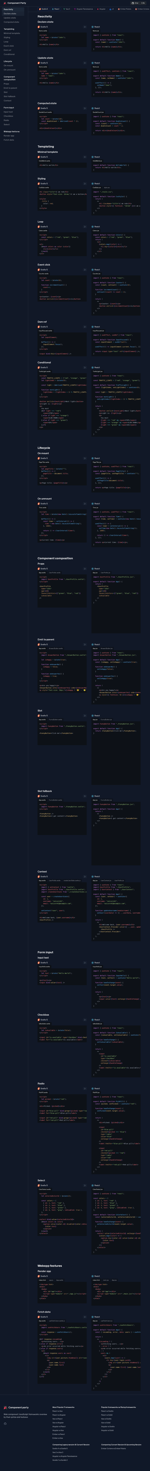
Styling (7, 37)
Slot (6, 92)
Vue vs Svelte (106, 1419)
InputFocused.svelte (45, 331)
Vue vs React (57, 1419)
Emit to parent (10, 88)
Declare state (10, 14)
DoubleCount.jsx (98, 112)
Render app (9, 136)
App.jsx (95, 572)
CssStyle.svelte (44, 187)
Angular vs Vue (58, 1430)
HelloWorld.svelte (44, 161)
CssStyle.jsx (97, 187)
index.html (42, 1280)
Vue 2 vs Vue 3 (57, 1452)
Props (6, 84)
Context (7, 101)
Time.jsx (95, 507)
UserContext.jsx (106, 880)
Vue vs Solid (105, 1423)
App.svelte (42, 572)
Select (7, 125)
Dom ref (7, 50)
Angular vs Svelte (107, 1426)
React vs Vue (57, 1411)
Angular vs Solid (107, 1430)
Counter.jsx (96, 273)
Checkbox (8, 116)
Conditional (9, 54)
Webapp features (12, 132)
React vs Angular (59, 1415)
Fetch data (9, 140)
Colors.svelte (43, 230)
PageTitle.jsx (97, 462)
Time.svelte (42, 507)
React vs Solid (106, 1415)
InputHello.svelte (44, 966)
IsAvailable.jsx (97, 1023)
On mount (8, 66)
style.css (107, 187)
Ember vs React (58, 1434)
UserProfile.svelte (54, 572)
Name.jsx (96, 31)
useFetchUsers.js (106, 1321)
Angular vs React (59, 1426)
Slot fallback (9, 96)
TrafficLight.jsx (97, 371)
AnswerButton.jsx (106, 648)
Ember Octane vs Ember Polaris (113, 1448)
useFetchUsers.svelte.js (57, 1321)
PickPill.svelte (43, 1092)
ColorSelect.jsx (98, 1189)
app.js (51, 1280)
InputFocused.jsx (98, 331)
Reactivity (8, 9)
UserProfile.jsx (105, 572)
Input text (8, 112)
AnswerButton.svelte (56, 648)
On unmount (9, 70)
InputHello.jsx (97, 966)
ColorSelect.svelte (45, 1189)
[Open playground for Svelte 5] (85, 27)
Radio (6, 120)
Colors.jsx (96, 230)
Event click (9, 46)
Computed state (11, 22)
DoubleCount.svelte (45, 112)
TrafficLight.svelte (45, 371)
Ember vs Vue (57, 1438)
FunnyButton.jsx (106, 719)
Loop (6, 42)
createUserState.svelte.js (72, 880)
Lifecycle (8, 61)
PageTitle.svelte (44, 462)
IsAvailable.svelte (44, 1023)
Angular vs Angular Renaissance (64, 1456)
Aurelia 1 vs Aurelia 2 (60, 1460)
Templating (9, 29)
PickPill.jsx (96, 1092)
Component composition (9, 78)
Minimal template (12, 33)
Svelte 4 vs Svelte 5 (60, 1448)
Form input (9, 108)
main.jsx (106, 1280)
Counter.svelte (44, 273)
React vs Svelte (107, 1411)
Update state (10, 18)
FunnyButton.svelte (55, 719)
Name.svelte (43, 31)
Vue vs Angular (58, 1423)
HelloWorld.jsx (97, 161)
